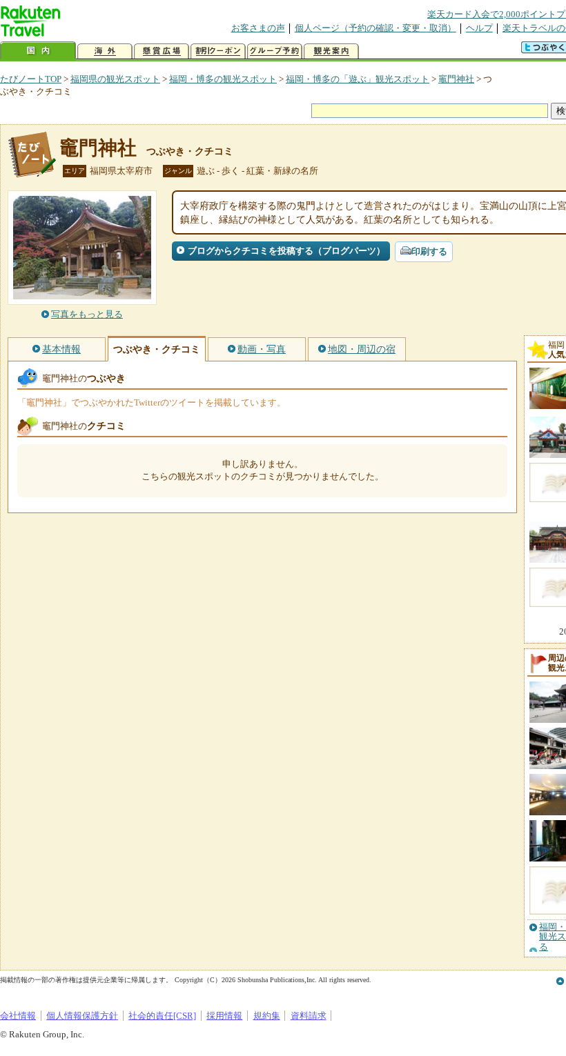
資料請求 (308, 1015)
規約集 (266, 1015)
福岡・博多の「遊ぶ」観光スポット (357, 79)
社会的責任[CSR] (162, 1015)
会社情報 (18, 1015)
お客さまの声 (258, 28)
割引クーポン (218, 51)
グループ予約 (274, 51)
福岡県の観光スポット (115, 79)
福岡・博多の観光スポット (223, 79)
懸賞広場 (161, 51)
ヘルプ (479, 28)
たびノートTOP (30, 79)
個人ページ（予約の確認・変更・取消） (375, 28)
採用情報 (224, 1015)
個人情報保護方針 (82, 1015)
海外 (105, 51)
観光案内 (331, 51)
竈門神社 (456, 79)
